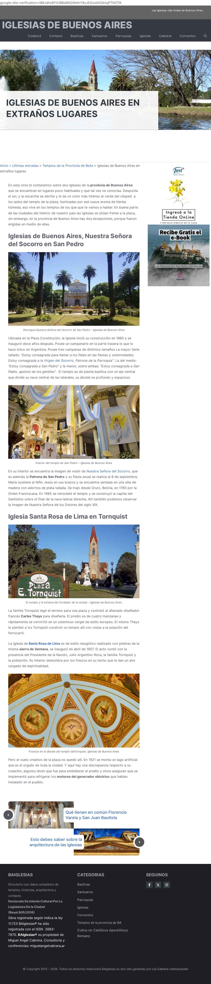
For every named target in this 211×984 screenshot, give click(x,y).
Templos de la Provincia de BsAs (67, 165)
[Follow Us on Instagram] (166, 885)
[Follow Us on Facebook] (149, 885)
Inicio (4, 165)
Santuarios (99, 36)
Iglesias (145, 36)
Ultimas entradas (25, 165)
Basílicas (77, 36)
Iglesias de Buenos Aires (67, 24)
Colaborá (34, 36)
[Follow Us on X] (158, 885)
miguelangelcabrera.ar (47, 946)
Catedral (165, 36)
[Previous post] (8, 815)
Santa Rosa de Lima (44, 643)
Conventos (188, 36)
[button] (205, 36)
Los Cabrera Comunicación (170, 969)
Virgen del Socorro (59, 360)
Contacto (55, 36)
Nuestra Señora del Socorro (108, 471)
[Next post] (139, 842)
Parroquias (123, 36)
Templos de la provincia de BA (99, 923)
